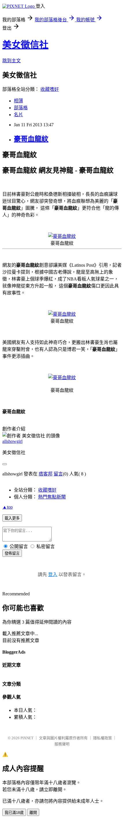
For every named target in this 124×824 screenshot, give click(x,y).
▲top (7, 507)
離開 (33, 812)
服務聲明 (62, 744)
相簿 (18, 100)
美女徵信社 (25, 44)
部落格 (21, 107)
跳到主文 (11, 60)
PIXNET (26, 738)
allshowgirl (12, 441)
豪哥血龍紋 (31, 139)
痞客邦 (45, 473)
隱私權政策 (102, 738)
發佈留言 (12, 553)
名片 (18, 114)
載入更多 (12, 518)
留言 (58, 473)
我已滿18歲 (14, 812)
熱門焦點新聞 (52, 496)
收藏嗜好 (49, 89)
